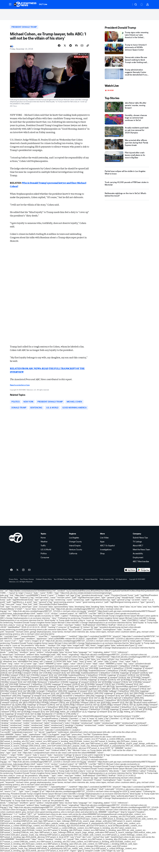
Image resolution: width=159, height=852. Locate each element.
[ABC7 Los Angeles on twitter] (17, 569)
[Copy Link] (88, 45)
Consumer (45, 558)
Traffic (43, 546)
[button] (10, 4)
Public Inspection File (107, 579)
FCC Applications (121, 579)
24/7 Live (43, 4)
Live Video (104, 538)
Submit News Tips (140, 538)
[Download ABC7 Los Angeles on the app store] (130, 570)
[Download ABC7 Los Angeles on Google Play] (143, 570)
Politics (44, 554)
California (73, 554)
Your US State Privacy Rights (63, 579)
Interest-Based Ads (91, 579)
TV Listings (137, 542)
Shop (102, 554)
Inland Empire (74, 546)
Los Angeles (74, 538)
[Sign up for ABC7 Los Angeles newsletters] (29, 569)
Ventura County (75, 550)
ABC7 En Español (107, 546)
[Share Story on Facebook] (59, 45)
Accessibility (138, 554)
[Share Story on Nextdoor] (76, 45)
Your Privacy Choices (27, 579)
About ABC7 (138, 546)
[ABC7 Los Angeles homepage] (25, 4)
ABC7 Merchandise (141, 562)
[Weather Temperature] (128, 4)
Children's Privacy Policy (44, 579)
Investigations (105, 550)
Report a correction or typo (20, 385)
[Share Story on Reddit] (70, 45)
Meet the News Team (141, 550)
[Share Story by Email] (82, 45)
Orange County (75, 542)
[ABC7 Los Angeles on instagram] (23, 569)
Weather (44, 542)
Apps (102, 542)
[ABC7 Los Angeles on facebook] (11, 569)
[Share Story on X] (65, 45)
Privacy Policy (13, 579)
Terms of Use (78, 579)
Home (43, 538)
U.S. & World (46, 550)
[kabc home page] (15, 538)
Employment (138, 558)
